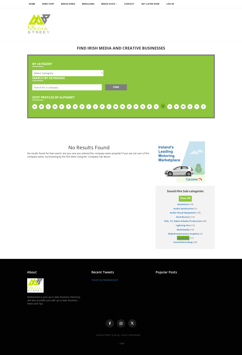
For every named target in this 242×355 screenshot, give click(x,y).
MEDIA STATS (108, 3)
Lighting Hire (183, 225)
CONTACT (129, 3)
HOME (32, 3)
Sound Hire (183, 238)
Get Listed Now (150, 3)
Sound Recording (183, 242)
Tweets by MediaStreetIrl (104, 279)
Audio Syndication (184, 208)
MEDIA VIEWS (68, 3)
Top (122, 343)
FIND (116, 87)
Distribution (183, 216)
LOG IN (170, 3)
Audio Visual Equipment (183, 212)
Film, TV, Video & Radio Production (183, 221)
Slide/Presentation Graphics (183, 233)
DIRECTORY (48, 3)
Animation (183, 204)
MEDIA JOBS (88, 3)
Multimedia (183, 229)
